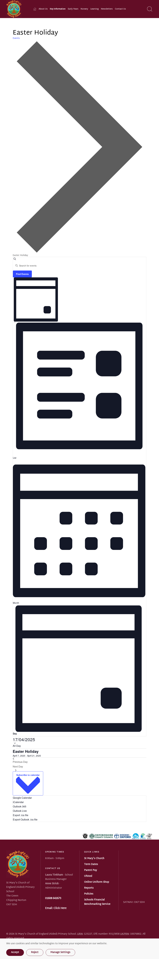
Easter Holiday (26, 751)
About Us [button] (43, 9)
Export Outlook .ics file (25, 819)
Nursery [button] (84, 9)
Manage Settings (60, 952)
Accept (15, 952)
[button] (150, 9)
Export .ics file (20, 815)
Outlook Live (20, 811)
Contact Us (120, 9)
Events (16, 38)
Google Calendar (22, 797)
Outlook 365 (19, 806)
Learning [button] (94, 9)
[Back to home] (14, 9)
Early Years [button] (73, 9)
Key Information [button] (58, 9)
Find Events (22, 274)
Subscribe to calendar (28, 774)
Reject (35, 952)
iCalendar (18, 802)
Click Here (60, 908)
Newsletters (107, 9)
